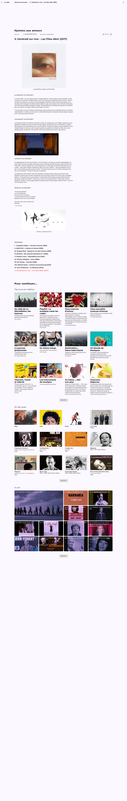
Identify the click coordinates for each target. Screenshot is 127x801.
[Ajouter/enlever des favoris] (123, 2)
